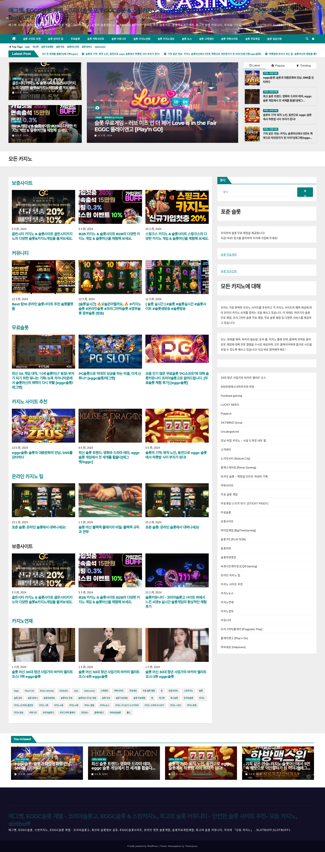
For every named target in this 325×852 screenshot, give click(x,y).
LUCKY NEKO (230, 404)
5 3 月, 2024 (21, 93)
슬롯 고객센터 (206, 38)
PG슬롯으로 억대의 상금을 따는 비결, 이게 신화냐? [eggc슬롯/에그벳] (110, 375)
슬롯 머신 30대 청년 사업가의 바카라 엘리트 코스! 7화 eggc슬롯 (42, 674)
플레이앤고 (99, 713)
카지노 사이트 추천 (270, 73)
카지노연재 (22, 621)
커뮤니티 (20, 253)
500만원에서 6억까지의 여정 (237, 386)
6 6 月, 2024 (101, 774)
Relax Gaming (46, 691)
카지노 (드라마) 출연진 (23, 705)
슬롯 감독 (18, 698)
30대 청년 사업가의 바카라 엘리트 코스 (243, 377)
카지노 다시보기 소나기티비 (127, 705)
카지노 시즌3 (175, 705)
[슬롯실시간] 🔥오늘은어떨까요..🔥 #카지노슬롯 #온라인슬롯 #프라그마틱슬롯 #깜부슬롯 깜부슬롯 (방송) (110, 308)
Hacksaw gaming (231, 395)
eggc (27, 47)
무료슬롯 (75, 38)
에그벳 (35, 47)
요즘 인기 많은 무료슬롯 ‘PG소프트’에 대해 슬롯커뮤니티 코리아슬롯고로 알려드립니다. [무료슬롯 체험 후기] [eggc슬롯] (177, 378)
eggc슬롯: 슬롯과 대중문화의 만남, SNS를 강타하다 (42, 455)
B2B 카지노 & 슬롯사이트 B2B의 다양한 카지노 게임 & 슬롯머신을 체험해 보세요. (44, 128)
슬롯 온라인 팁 (55, 38)
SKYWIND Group (231, 422)
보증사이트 (17, 79)
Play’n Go (29, 691)
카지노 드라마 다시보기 (154, 705)
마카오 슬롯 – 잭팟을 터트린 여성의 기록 (244, 476)
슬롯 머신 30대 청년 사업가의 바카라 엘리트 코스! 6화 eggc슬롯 (109, 674)
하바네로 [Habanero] (233, 647)
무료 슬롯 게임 (229, 494)
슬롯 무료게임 (252, 38)
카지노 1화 (43, 705)
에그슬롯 (174, 698)
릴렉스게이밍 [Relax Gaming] (238, 467)
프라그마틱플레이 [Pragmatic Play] (241, 629)
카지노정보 (18, 713)
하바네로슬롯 (115, 713)
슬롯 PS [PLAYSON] (233, 539)
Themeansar (191, 846)
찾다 (223, 180)
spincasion (100, 47)
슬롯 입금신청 (274, 38)
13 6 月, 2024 (25, 774)
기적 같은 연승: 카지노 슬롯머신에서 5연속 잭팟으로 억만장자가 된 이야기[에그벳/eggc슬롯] (287, 138)
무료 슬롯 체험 (149, 691)
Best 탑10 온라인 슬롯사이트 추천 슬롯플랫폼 (42, 306)
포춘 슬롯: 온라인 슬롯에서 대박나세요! (39, 527)
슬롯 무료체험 (47, 47)
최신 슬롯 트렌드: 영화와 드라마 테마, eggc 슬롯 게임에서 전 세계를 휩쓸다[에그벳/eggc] (287, 100)
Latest (256, 65)
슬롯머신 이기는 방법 (87, 698)
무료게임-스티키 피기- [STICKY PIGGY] (244, 503)
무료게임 (133, 691)
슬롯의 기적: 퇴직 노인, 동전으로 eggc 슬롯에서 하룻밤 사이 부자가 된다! (176, 455)
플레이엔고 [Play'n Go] (234, 638)
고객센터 (104, 691)
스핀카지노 (188, 691)
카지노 (202, 698)
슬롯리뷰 (226, 548)
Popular (280, 65)
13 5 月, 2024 (105, 135)
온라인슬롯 (188, 698)
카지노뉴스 (104, 705)
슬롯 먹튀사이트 (95, 38)
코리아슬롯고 (48, 713)
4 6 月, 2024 (255, 774)
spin (76, 691)
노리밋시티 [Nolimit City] (235, 458)
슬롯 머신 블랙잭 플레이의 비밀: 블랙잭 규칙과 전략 (109, 529)
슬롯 (201, 691)
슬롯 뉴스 (187, 38)
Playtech (226, 413)
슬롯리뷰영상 (49, 698)
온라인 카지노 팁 (27, 476)
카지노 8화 (73, 705)
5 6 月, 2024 (178, 774)
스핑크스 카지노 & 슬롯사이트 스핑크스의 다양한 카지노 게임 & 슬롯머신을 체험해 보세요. (177, 236)
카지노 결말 (89, 705)
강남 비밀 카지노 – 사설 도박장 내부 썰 (243, 440)
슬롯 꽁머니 (87, 47)
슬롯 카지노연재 (142, 38)
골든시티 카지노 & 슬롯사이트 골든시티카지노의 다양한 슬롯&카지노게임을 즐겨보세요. (44, 85)
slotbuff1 (63, 691)
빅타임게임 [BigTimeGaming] (238, 530)
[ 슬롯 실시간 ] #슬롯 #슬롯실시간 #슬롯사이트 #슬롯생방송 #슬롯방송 (175, 306)
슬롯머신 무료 (73, 47)
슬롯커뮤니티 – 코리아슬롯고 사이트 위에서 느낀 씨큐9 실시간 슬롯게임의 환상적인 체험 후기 (176, 602)
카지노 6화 (58, 705)
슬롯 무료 (60, 47)
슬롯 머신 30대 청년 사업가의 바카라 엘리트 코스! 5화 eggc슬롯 (175, 674)
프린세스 (85, 713)
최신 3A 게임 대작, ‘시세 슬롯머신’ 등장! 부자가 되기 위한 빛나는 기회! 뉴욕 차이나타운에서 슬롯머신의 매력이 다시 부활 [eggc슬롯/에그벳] (162, 129)
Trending (305, 65)
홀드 (129, 713)
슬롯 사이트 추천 (32, 38)
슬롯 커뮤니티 (119, 38)
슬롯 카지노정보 (166, 38)
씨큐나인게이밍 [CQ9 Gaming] (239, 566)
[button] (307, 38)
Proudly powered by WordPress (143, 846)
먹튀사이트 (118, 691)
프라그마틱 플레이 (67, 713)
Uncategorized (230, 431)
